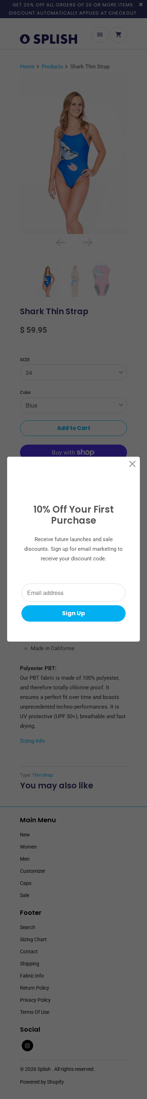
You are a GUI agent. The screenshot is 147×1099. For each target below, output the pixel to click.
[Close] (132, 464)
